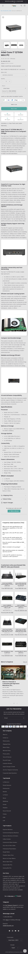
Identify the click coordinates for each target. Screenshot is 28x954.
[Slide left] (1, 45)
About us (5, 734)
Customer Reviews (7, 763)
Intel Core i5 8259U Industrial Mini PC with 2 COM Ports (7, 584)
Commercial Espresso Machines (11, 832)
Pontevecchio (6, 788)
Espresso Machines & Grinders (10, 835)
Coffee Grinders (7, 839)
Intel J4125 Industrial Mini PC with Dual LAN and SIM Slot (21, 584)
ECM (4, 817)
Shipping (2, 63)
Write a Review (15, 511)
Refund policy (6, 741)
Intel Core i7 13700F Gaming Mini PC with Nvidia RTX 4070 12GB (21, 630)
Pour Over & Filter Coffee (9, 845)
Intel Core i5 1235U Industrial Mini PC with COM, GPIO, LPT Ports (7, 630)
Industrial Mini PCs (7, 864)
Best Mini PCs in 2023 (7, 10)
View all (25, 661)
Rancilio (5, 791)
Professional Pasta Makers (9, 848)
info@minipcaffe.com (8, 925)
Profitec (5, 814)
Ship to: (3, 85)
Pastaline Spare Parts (8, 855)
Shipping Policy (6, 744)
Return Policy (6, 747)
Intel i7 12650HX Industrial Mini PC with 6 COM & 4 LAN (7, 606)
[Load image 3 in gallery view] (21, 45)
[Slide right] (26, 45)
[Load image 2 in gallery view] (14, 45)
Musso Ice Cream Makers (9, 858)
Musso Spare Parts (7, 861)
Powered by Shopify (19, 952)
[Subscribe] (23, 718)
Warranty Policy (7, 750)
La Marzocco (6, 782)
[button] (2, 5)
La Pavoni (5, 794)
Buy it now (14, 108)
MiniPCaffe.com (12, 952)
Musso (4, 798)
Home (2, 10)
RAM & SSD (4, 72)
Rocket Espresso (7, 785)
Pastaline (5, 807)
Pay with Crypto (7, 760)
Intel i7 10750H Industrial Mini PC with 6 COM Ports (21, 606)
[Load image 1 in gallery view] (7, 45)
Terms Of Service (7, 757)
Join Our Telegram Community (10, 769)
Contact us (5, 737)
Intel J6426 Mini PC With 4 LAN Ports (7, 652)
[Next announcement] (25, 1)
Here (7, 919)
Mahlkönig (5, 801)
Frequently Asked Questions (10, 773)
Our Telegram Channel (11, 905)
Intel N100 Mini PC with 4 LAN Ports (21, 652)
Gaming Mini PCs (7, 868)
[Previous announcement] (2, 1)
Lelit (4, 820)
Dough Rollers (6, 852)
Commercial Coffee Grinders (10, 842)
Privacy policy (6, 753)
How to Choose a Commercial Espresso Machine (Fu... (11, 683)
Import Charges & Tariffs (9, 766)
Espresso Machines (7, 829)
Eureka (4, 804)
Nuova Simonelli (7, 810)
